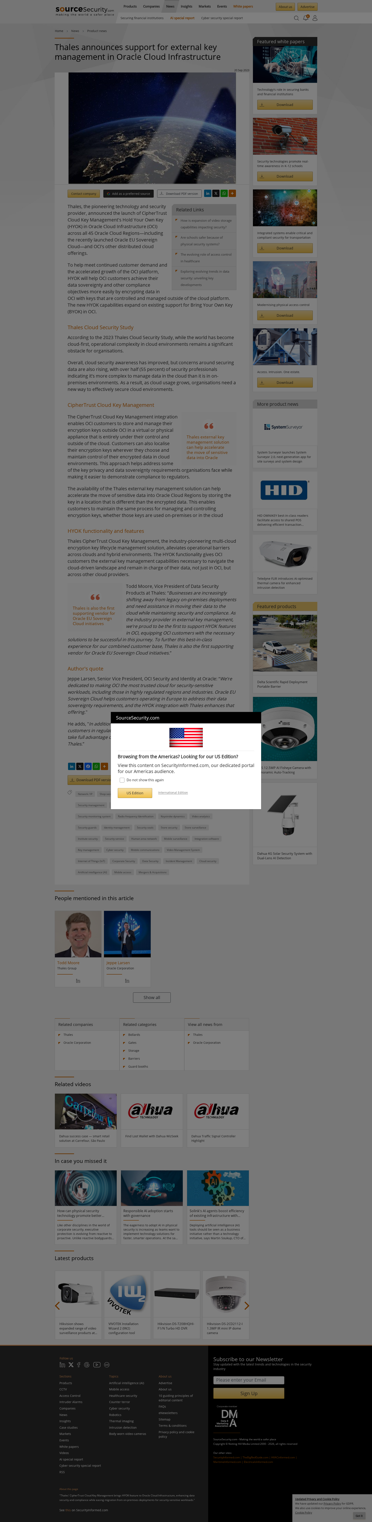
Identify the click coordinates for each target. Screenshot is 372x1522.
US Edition (135, 793)
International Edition (173, 793)
